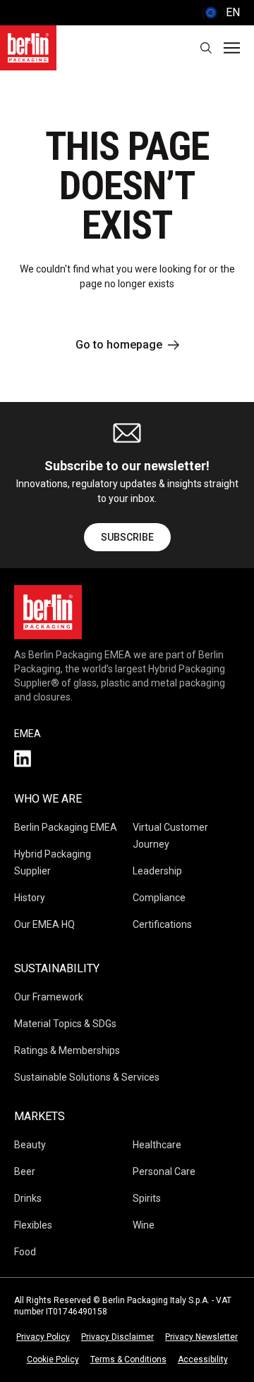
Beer (24, 1171)
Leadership (157, 871)
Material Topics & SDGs (65, 1023)
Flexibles (33, 1225)
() (221, 12)
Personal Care (164, 1171)
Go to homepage (118, 344)
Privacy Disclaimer (117, 1337)
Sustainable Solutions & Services (86, 1077)
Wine (144, 1225)
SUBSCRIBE (127, 537)
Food (25, 1251)
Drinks (28, 1198)
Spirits (147, 1198)
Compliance (159, 897)
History (29, 897)
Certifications (162, 924)
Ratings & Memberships (67, 1050)
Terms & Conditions (128, 1359)
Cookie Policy (53, 1359)
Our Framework (48, 997)
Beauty (30, 1144)
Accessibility (203, 1359)
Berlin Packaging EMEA (65, 827)
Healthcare (157, 1144)
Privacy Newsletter (201, 1337)
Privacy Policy (43, 1337)
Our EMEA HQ (44, 924)
